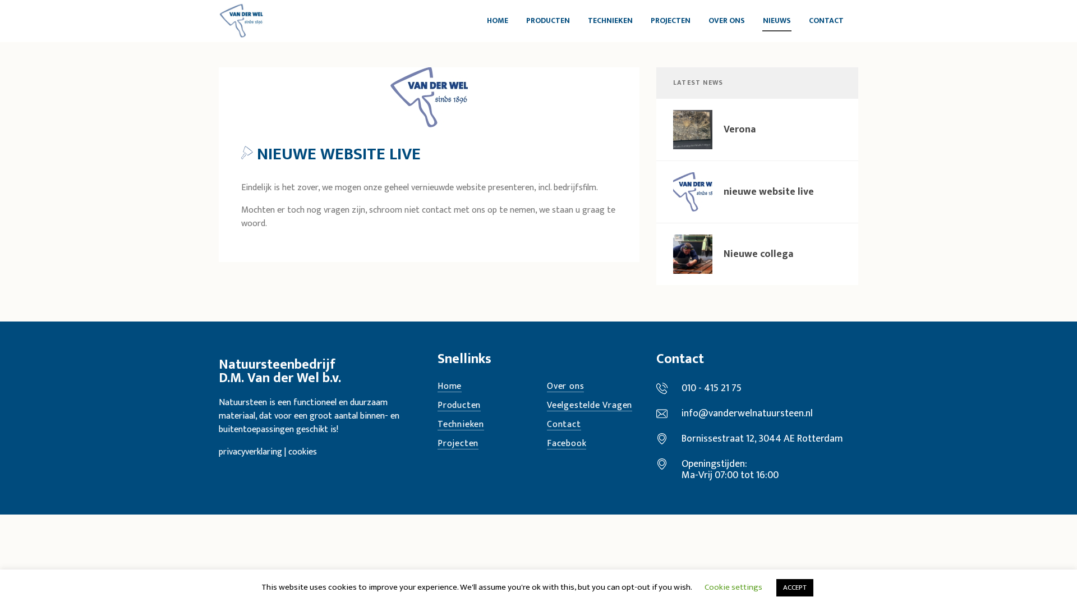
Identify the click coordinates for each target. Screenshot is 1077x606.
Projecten (458, 444)
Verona (740, 130)
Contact (564, 425)
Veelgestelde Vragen (589, 406)
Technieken (461, 425)
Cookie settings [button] (733, 587)
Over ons (565, 387)
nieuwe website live (769, 192)
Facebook (566, 444)
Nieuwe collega (758, 254)
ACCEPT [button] (795, 587)
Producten (459, 406)
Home (450, 387)
